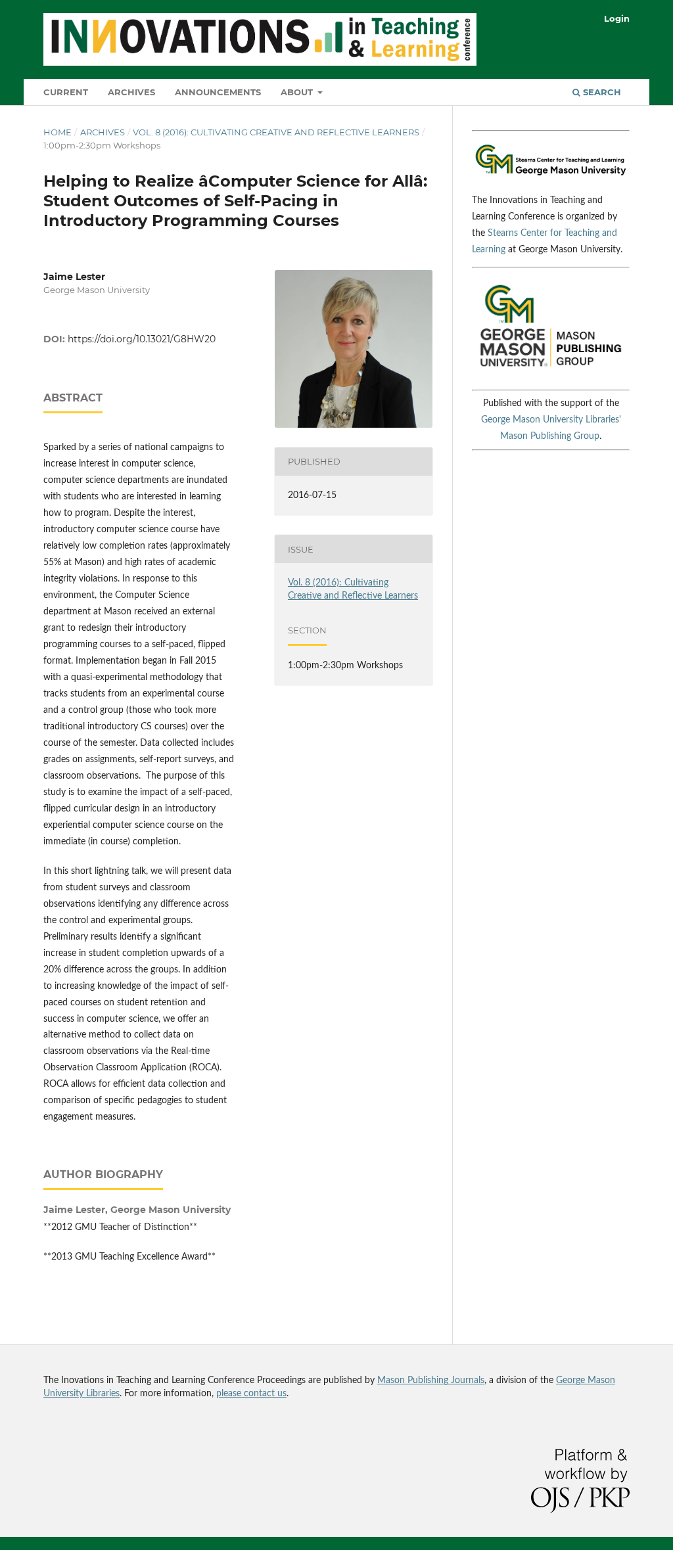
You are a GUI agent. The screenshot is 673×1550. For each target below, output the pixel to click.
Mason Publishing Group (549, 436)
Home (57, 132)
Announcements (218, 92)
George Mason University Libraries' (551, 419)
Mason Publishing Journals (430, 1380)
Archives (131, 92)
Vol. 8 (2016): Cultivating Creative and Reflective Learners (276, 132)
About (298, 92)
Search (600, 92)
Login (617, 18)
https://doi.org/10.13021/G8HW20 (142, 339)
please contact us (251, 1393)
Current (65, 92)
